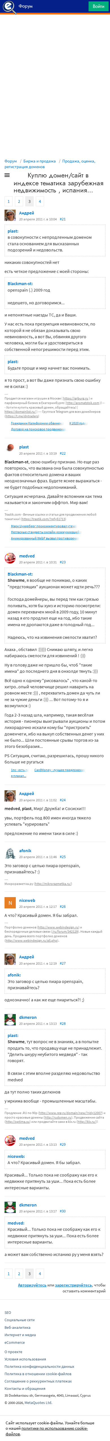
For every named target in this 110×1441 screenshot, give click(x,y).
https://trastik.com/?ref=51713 (43, 519)
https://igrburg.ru (75, 398)
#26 (63, 906)
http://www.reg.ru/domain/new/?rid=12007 (70, 1113)
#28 (63, 1023)
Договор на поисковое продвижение (39, 429)
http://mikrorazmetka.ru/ (53, 884)
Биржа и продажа (39, 161)
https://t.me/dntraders (22, 416)
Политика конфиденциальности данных (39, 1366)
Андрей (26, 213)
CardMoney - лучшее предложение (59, 770)
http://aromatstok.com (82, 403)
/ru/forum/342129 (65, 931)
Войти (98, 6)
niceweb (27, 900)
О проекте (13, 1351)
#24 (63, 799)
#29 (63, 1144)
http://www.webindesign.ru (58, 927)
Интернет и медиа (20, 1334)
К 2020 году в (78, 423)
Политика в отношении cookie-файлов (38, 1373)
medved (27, 556)
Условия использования (25, 1359)
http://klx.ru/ (87, 1121)
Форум (11, 161)
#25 (63, 856)
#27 (63, 963)
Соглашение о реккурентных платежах (38, 1381)
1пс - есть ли (20, 770)
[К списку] (16, 176)
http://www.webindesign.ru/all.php (31, 940)
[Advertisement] (55, 28)
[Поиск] (82, 8)
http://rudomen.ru (58, 1117)
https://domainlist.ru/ (20, 411)
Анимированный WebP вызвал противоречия (45, 538)
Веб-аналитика (17, 1327)
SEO (8, 1312)
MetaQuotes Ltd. (38, 1402)
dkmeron (28, 1017)
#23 (63, 562)
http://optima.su (18, 1121)
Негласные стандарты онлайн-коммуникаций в (46, 532)
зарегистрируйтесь (73, 1285)
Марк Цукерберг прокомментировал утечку (44, 526)
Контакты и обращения (25, 1388)
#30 (63, 1211)
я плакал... (18, 776)
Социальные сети (20, 1319)
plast (24, 447)
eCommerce (15, 1342)
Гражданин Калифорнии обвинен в (37, 423)
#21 (63, 219)
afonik (25, 850)
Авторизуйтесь (32, 1285)
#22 (63, 453)
